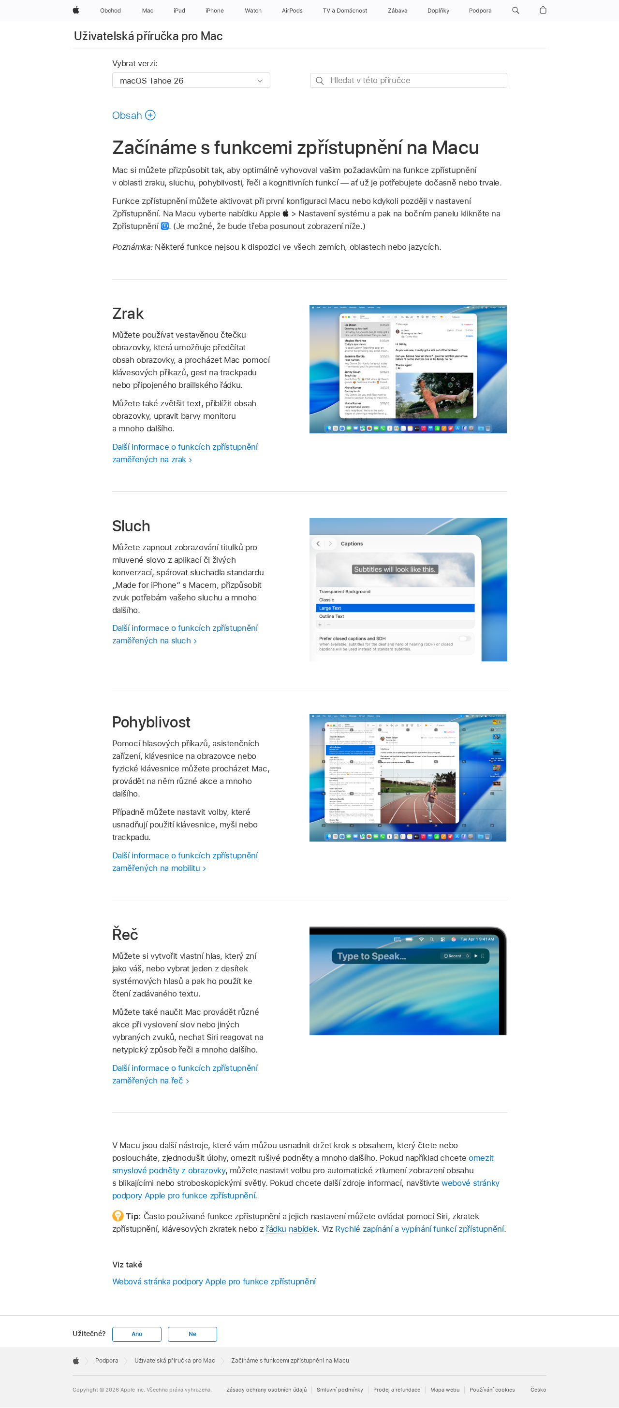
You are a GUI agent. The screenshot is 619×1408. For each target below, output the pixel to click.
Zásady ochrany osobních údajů (266, 1389)
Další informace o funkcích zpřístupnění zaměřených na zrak (185, 453)
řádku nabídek (291, 1229)
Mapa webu (444, 1389)
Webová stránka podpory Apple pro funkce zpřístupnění (214, 1281)
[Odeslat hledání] (320, 81)
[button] (515, 10)
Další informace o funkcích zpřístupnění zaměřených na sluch (185, 634)
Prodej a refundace (396, 1389)
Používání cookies (492, 1389)
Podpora (106, 1360)
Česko (538, 1389)
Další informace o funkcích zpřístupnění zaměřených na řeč (185, 1074)
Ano (137, 1334)
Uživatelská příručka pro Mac (148, 36)
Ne (192, 1334)
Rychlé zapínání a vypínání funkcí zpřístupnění (419, 1229)
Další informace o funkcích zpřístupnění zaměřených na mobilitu (185, 862)
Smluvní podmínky (340, 1389)
